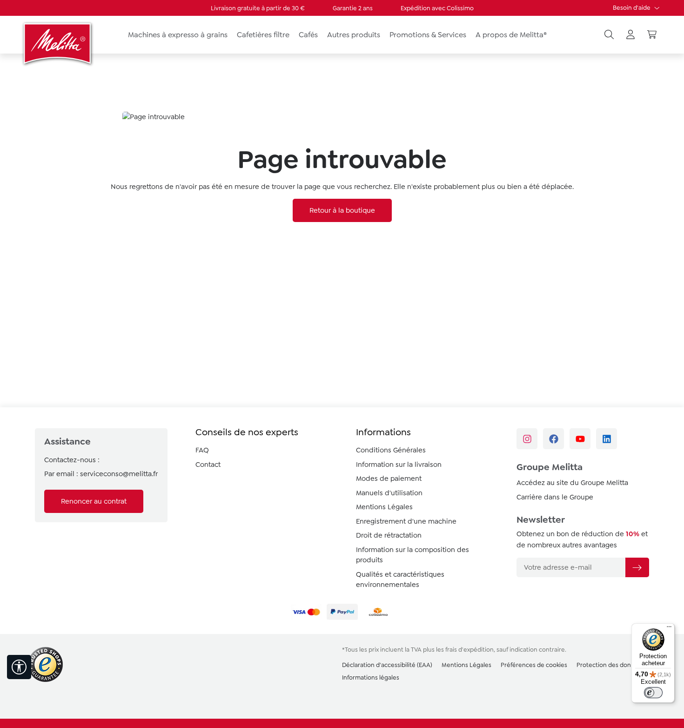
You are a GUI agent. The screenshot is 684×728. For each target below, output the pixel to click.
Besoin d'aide (632, 8)
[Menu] (669, 628)
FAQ (202, 450)
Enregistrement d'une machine (406, 521)
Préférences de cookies (534, 665)
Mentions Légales (384, 507)
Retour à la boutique (342, 210)
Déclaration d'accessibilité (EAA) (387, 665)
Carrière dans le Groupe (554, 497)
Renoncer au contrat (94, 501)
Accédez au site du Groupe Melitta (572, 482)
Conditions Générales (391, 450)
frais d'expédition (469, 650)
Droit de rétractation (389, 535)
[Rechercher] (609, 35)
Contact (208, 464)
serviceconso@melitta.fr (119, 474)
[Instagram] (527, 439)
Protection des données (611, 665)
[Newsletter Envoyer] (637, 567)
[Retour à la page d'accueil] (58, 43)
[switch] (653, 692)
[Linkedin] (606, 439)
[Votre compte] (630, 35)
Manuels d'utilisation (389, 493)
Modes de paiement (389, 478)
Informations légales (370, 677)
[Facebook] (553, 439)
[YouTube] (580, 439)
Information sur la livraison (399, 464)
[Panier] (652, 35)
